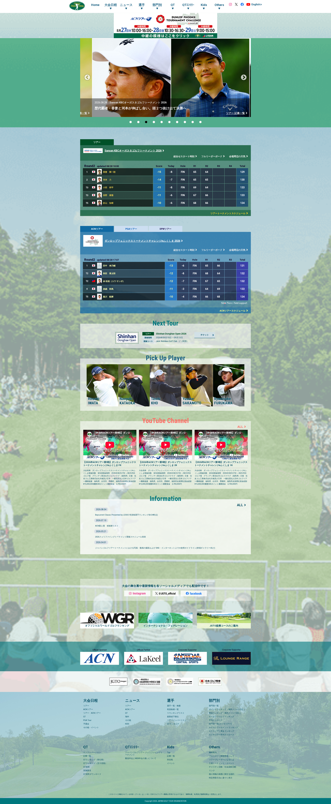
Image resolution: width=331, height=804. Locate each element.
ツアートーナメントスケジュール (227, 213)
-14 (159, 179)
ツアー (96, 142)
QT (84, 716)
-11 (159, 187)
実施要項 (87, 770)
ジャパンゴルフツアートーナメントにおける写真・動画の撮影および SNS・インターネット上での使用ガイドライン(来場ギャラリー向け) (155, 548)
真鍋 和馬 (108, 289)
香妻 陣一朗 (109, 172)
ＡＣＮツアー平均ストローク (221, 735)
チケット (205, 335)
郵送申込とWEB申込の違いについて (140, 758)
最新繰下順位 (173, 716)
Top (168, 752)
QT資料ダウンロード (92, 774)
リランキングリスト (176, 713)
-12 (171, 273)
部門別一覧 (214, 706)
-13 (171, 265)
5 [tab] (161, 122)
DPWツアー (165, 228)
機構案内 (213, 752)
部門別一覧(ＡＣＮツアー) (220, 724)
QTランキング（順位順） (94, 760)
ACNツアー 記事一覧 (227, 113)
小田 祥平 (108, 187)
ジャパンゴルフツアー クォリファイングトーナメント (144, 753)
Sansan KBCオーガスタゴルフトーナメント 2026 (133, 150)
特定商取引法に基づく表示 (220, 778)
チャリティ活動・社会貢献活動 (222, 767)
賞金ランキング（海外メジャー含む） (225, 713)
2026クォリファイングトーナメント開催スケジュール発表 (120, 537)
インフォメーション (92, 752)
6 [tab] (169, 122)
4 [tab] (154, 122)
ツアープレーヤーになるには (221, 760)
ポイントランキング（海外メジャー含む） (227, 709)
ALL (240, 427)
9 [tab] (192, 122)
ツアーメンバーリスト (176, 720)
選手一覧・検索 (174, 706)
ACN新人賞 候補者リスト (106, 526)
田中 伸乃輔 (109, 265)
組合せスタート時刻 (184, 156)
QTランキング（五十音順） (95, 763)
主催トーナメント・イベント (221, 763)
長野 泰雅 (108, 195)
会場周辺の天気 (237, 156)
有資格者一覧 (173, 709)
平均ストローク (216, 720)
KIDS (127, 724)
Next (243, 77)
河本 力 (107, 180)
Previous (87, 77)
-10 (159, 202)
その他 (128, 720)
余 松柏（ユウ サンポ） (114, 281)
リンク (212, 770)
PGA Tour (87, 720)
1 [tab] (130, 122)
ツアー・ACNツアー (92, 713)
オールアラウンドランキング (221, 716)
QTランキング (173, 724)
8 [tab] (185, 122)
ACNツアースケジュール (232, 310)
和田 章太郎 (109, 273)
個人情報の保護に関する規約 (221, 774)
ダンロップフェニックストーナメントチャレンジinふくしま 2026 (142, 240)
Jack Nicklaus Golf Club (167, 341)
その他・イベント (91, 727)
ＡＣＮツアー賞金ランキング (221, 731)
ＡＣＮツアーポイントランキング (223, 727)
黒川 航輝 (108, 296)
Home (95, 5)
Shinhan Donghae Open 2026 (171, 333)
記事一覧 (87, 756)
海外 (127, 716)
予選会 (86, 724)
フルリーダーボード (211, 156)
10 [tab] (200, 122)
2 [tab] (138, 122)
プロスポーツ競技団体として (221, 756)
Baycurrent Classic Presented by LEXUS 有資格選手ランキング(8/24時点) (126, 515)
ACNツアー (97, 228)
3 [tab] (146, 122)
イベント (171, 763)
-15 (159, 171)
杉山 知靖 (108, 203)
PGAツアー (131, 228)
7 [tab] (177, 122)
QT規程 (86, 767)
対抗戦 (170, 760)
